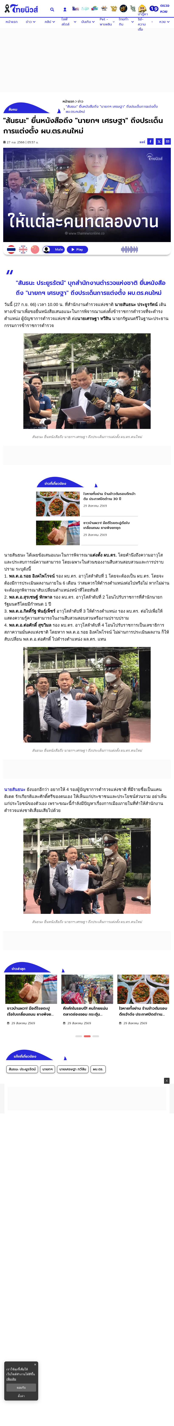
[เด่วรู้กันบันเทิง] (94, 8)
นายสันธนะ (14, 789)
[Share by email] (167, 141)
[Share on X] (159, 141)
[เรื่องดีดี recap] (85, 8)
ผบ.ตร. (98, 1069)
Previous (161, 968)
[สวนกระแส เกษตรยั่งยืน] (133, 8)
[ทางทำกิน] (113, 8)
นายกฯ (47, 1069)
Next (169, 968)
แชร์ (142, 142)
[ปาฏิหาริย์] (123, 8)
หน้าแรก (68, 101)
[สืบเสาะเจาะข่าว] (75, 8)
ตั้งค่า (21, 1396)
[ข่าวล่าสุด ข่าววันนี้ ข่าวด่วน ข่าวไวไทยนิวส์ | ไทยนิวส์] (24, 8)
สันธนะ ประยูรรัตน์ (22, 1069)
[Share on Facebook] (150, 141)
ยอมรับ (21, 1387)
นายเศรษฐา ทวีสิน (72, 1069)
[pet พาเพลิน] (104, 8)
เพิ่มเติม (11, 1379)
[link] (87, 504)
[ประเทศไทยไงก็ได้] (142, 8)
